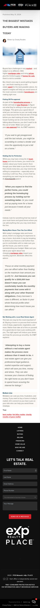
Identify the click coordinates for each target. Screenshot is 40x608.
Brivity (18, 602)
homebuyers (29, 92)
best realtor (7, 414)
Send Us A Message (20, 516)
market (29, 68)
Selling (20, 437)
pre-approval (12, 127)
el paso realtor (15, 417)
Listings (20, 431)
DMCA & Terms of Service (22, 605)
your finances (22, 105)
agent (10, 87)
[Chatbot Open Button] (33, 601)
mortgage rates (14, 73)
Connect (20, 451)
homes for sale (29, 76)
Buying (20, 434)
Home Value (20, 444)
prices (31, 73)
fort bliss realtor (19, 414)
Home (20, 427)
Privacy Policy (6, 605)
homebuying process (22, 102)
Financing (20, 441)
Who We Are (20, 447)
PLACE (30, 575)
